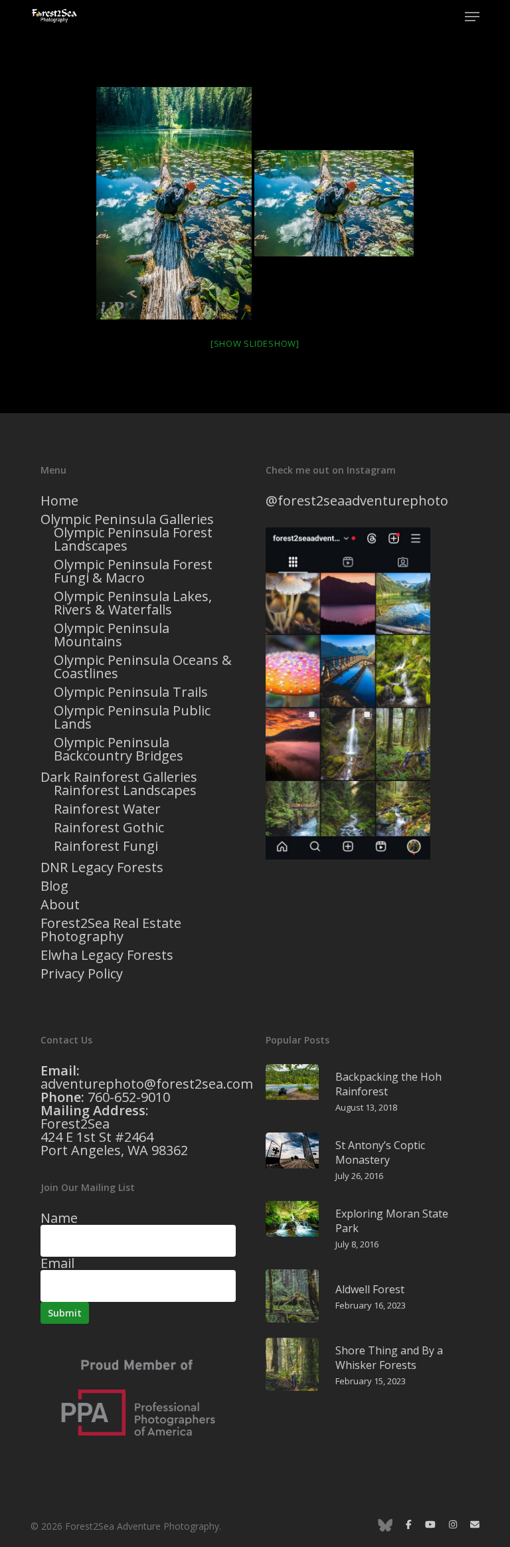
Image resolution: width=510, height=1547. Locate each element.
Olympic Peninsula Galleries (127, 519)
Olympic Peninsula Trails (131, 692)
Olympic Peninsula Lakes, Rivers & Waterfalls (133, 603)
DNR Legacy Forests (102, 867)
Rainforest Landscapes (125, 790)
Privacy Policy (82, 973)
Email (57, 1263)
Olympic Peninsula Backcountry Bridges (118, 749)
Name (59, 1218)
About (60, 904)
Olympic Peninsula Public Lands (132, 717)
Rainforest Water (107, 809)
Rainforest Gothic (109, 827)
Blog (54, 886)
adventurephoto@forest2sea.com (147, 1084)
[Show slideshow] (255, 343)
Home (59, 500)
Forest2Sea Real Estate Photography (111, 930)
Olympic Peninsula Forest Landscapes (133, 539)
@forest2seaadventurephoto (357, 500)
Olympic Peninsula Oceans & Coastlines (143, 667)
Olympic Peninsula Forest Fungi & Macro (133, 571)
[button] (472, 16)
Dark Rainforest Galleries (119, 777)
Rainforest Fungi (106, 846)
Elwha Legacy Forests (107, 955)
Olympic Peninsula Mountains (111, 635)
